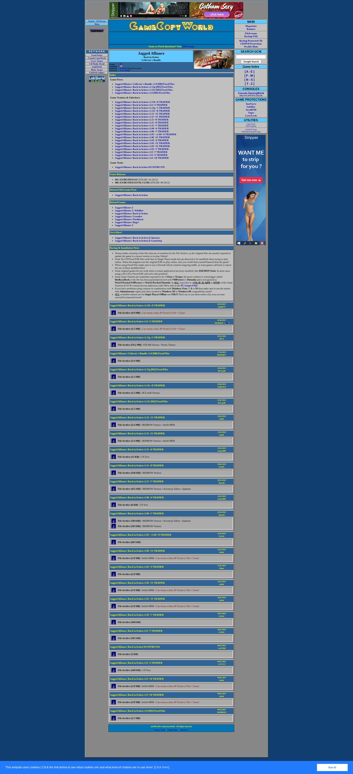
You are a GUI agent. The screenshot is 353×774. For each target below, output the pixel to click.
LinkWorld (97, 67)
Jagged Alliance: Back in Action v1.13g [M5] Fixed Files (144, 87)
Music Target (97, 70)
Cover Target (97, 61)
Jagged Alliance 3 (124, 225)
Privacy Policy (160, 730)
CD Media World (96, 64)
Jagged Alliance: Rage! (127, 222)
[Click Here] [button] (161, 767)
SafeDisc (251, 106)
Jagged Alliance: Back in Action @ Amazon (137, 237)
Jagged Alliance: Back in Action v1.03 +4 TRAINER (142, 140)
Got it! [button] (332, 767)
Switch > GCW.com (97, 21)
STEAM (123, 68)
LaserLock (251, 115)
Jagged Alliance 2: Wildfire (129, 210)
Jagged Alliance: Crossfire (128, 216)
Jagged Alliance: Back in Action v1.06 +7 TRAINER (142, 131)
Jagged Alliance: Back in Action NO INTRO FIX (140, 167)
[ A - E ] (249, 71)
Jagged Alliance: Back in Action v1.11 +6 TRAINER (141, 119)
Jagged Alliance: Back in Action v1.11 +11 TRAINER (142, 116)
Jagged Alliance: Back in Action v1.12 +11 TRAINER (142, 113)
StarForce (251, 103)
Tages (251, 112)
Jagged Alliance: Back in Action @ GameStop (138, 240)
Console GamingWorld (251, 93)
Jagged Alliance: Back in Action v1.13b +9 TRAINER (142, 102)
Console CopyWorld (97, 58)
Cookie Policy (172, 730)
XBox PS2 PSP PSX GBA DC (251, 96)
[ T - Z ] (249, 83)
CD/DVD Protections (251, 43)
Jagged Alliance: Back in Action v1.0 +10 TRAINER (142, 158)
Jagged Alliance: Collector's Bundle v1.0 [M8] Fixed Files (144, 84)
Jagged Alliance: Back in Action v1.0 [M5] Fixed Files (142, 92)
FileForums (188, 46)
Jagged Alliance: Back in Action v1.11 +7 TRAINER (141, 125)
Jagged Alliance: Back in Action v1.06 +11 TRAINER (142, 137)
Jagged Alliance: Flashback (129, 219)
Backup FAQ (251, 36)
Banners (251, 29)
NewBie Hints (251, 46)
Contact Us (183, 730)
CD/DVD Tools (251, 130)
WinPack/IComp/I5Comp (251, 132)
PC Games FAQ (189, 285)
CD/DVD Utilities (96, 73)
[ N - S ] (249, 79)
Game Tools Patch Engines (251, 125)
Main (97, 24)
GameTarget (96, 55)
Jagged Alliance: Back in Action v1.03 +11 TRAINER (142, 146)
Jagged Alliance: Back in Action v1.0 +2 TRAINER (141, 155)
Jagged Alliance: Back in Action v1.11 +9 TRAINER (141, 122)
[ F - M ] (249, 75)
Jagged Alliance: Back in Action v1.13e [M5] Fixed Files (144, 89)
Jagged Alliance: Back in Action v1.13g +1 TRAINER (142, 107)
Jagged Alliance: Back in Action (131, 195)
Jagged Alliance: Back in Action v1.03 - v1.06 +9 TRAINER (145, 134)
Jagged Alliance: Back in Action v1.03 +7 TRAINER (142, 149)
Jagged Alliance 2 (124, 207)
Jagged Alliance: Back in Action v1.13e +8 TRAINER (142, 110)
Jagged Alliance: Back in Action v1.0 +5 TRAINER (141, 105)
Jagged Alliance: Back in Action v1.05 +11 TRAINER (142, 143)
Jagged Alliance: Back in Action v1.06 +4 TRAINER (142, 128)
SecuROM (251, 109)
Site (226, 323)
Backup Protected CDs (251, 40)
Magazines (251, 26)
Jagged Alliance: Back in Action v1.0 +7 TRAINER (141, 152)
